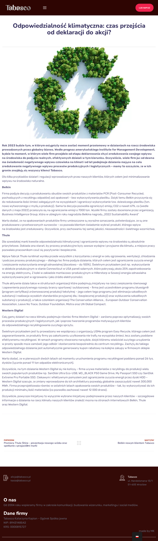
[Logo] (18, 7)
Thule (142, 400)
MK (152, 531)
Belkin (133, 400)
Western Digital (17, 404)
